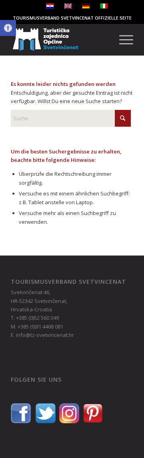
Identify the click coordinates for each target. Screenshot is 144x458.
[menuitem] (122, 40)
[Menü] (122, 40)
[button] (8, 28)
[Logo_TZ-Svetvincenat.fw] (60, 40)
